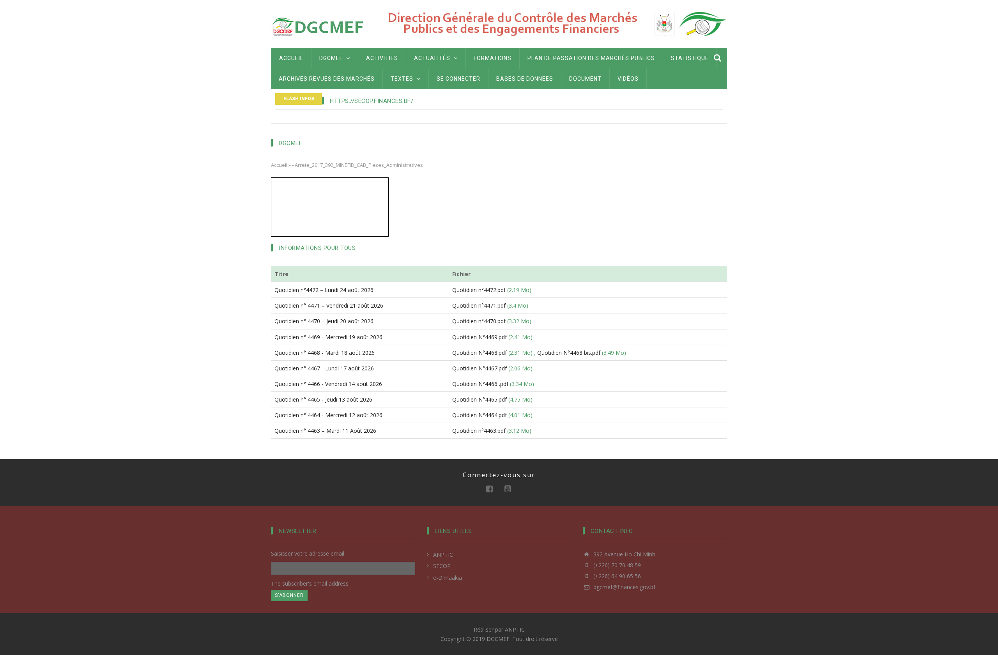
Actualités (433, 58)
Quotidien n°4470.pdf (479, 321)
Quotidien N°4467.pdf (479, 368)
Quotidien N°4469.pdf (479, 337)
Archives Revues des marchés (327, 79)
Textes (403, 79)
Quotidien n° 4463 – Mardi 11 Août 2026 (325, 430)
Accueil (291, 58)
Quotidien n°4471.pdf (479, 305)
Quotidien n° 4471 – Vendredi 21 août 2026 (328, 305)
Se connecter (458, 79)
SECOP (442, 566)
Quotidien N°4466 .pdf (480, 384)
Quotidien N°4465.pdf (479, 399)
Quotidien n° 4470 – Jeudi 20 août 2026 (323, 321)
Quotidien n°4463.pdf (479, 430)
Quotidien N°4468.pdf (479, 352)
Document (585, 79)
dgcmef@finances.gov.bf (623, 587)
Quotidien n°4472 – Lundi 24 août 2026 (323, 290)
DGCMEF (331, 58)
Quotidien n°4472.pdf (479, 290)
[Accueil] (319, 26)
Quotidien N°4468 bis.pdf (568, 352)
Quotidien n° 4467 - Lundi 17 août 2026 (324, 368)
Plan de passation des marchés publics (591, 58)
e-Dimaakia (447, 577)
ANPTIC (443, 554)
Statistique (690, 58)
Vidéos (628, 79)
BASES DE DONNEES (524, 79)
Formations (492, 58)
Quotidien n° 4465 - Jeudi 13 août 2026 (323, 399)
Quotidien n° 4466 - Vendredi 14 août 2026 (328, 384)
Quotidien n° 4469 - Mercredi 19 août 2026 (328, 337)
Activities (382, 58)
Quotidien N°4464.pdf (479, 415)
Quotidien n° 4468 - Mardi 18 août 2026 (324, 352)
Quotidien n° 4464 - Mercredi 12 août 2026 (328, 415)
